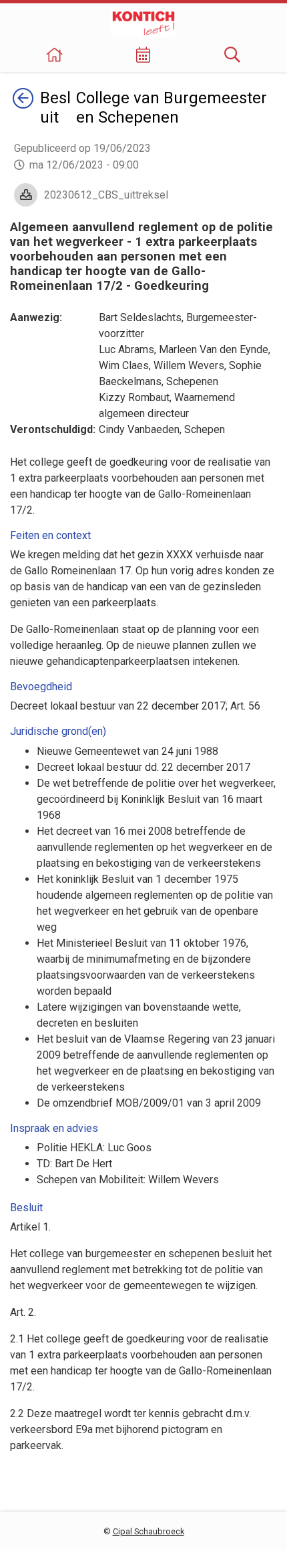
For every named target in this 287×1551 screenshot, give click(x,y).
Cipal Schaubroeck (148, 1531)
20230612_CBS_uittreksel (106, 195)
